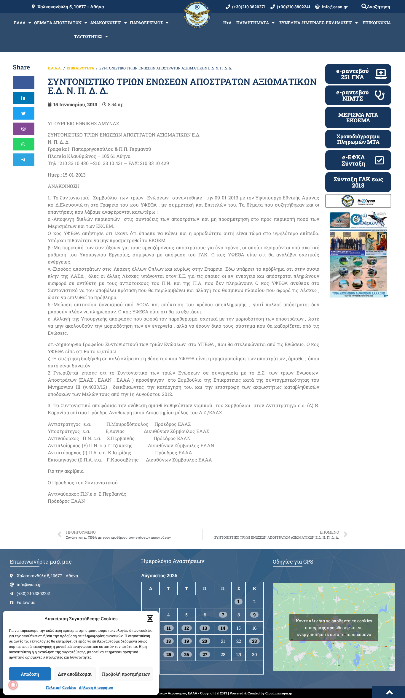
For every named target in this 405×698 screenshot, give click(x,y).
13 (205, 628)
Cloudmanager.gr (279, 693)
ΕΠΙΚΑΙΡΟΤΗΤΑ (80, 68)
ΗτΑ (227, 23)
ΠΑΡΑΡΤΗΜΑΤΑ (252, 23)
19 (186, 641)
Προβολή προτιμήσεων (126, 674)
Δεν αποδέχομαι (75, 674)
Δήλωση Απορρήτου (96, 687)
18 (168, 641)
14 (223, 628)
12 (186, 628)
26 (186, 654)
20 (204, 641)
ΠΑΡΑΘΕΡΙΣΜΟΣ (146, 23)
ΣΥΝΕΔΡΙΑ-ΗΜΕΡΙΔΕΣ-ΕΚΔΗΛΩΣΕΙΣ (315, 23)
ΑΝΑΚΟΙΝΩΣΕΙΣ (105, 23)
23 (254, 641)
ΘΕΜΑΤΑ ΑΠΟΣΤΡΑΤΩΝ (58, 23)
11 (169, 628)
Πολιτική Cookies (61, 687)
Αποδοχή (30, 674)
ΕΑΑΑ (19, 23)
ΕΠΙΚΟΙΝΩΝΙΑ (377, 23)
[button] (150, 618)
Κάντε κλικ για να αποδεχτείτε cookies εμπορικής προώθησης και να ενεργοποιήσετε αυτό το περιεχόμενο (334, 627)
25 (168, 654)
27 (205, 654)
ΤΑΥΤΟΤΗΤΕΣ (88, 36)
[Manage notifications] (13, 685)
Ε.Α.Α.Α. (55, 68)
